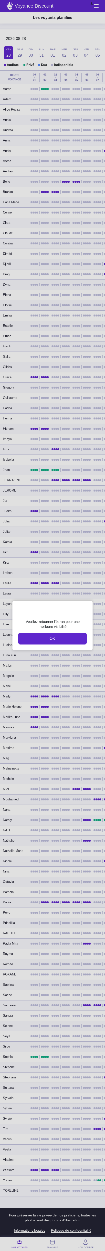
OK (52, 638)
